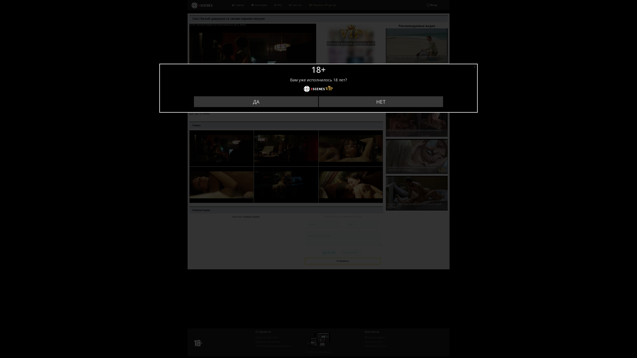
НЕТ (381, 101)
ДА (256, 101)
